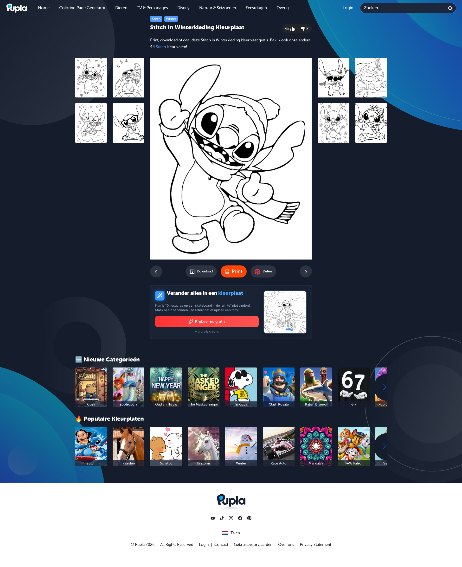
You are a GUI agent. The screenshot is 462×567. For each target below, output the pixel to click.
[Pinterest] (249, 518)
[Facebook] (240, 518)
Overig (282, 8)
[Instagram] (231, 518)
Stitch (156, 19)
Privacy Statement (315, 544)
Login (348, 8)
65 (287, 28)
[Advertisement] (109, 220)
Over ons (286, 544)
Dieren (121, 8)
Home (44, 8)
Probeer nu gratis (210, 321)
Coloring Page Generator (82, 8)
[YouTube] (213, 518)
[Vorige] (156, 271)
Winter (171, 19)
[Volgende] (306, 271)
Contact (221, 544)
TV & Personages (152, 8)
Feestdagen (256, 8)
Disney (183, 8)
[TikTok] (222, 518)
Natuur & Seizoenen (217, 8)
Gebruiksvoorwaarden (253, 544)
